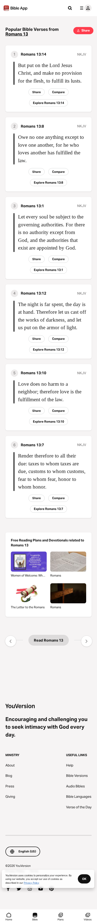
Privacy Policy (31, 882)
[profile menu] (84, 8)
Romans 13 (16, 34)
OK (84, 879)
